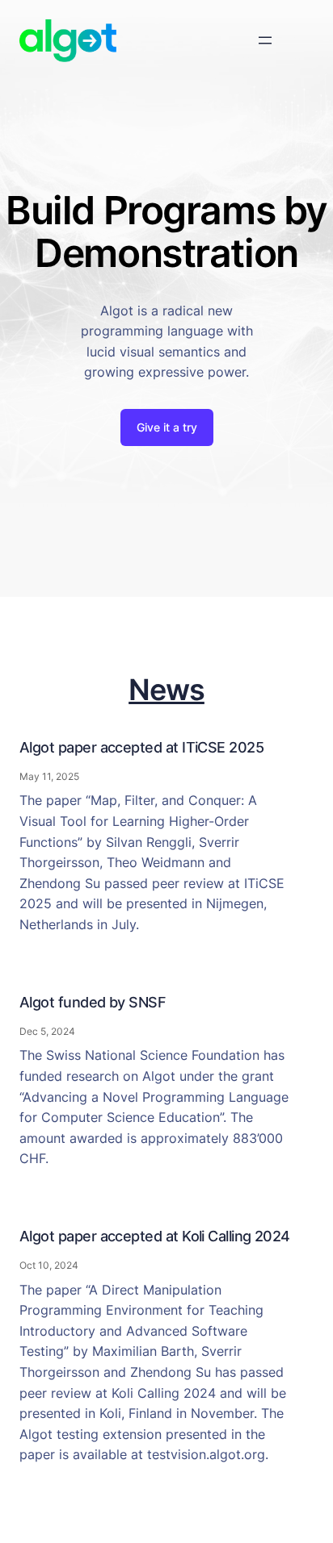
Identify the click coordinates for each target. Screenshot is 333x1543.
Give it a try (167, 427)
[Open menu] (265, 40)
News (166, 689)
